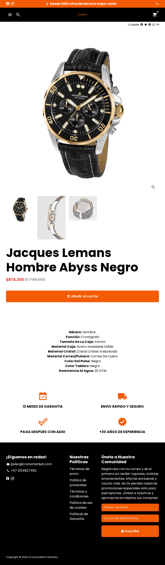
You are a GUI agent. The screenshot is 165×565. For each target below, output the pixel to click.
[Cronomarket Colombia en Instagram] (12, 3)
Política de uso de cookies (81, 505)
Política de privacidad (78, 482)
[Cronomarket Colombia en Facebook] (7, 3)
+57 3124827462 (21, 470)
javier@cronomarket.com (29, 464)
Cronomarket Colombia (43, 557)
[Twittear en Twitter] (145, 24)
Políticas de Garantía (79, 516)
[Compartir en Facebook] (141, 24)
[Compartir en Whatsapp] (154, 24)
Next (153, 116)
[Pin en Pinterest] (149, 24)
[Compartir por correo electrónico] (158, 24)
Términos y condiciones (79, 494)
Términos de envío (79, 471)
